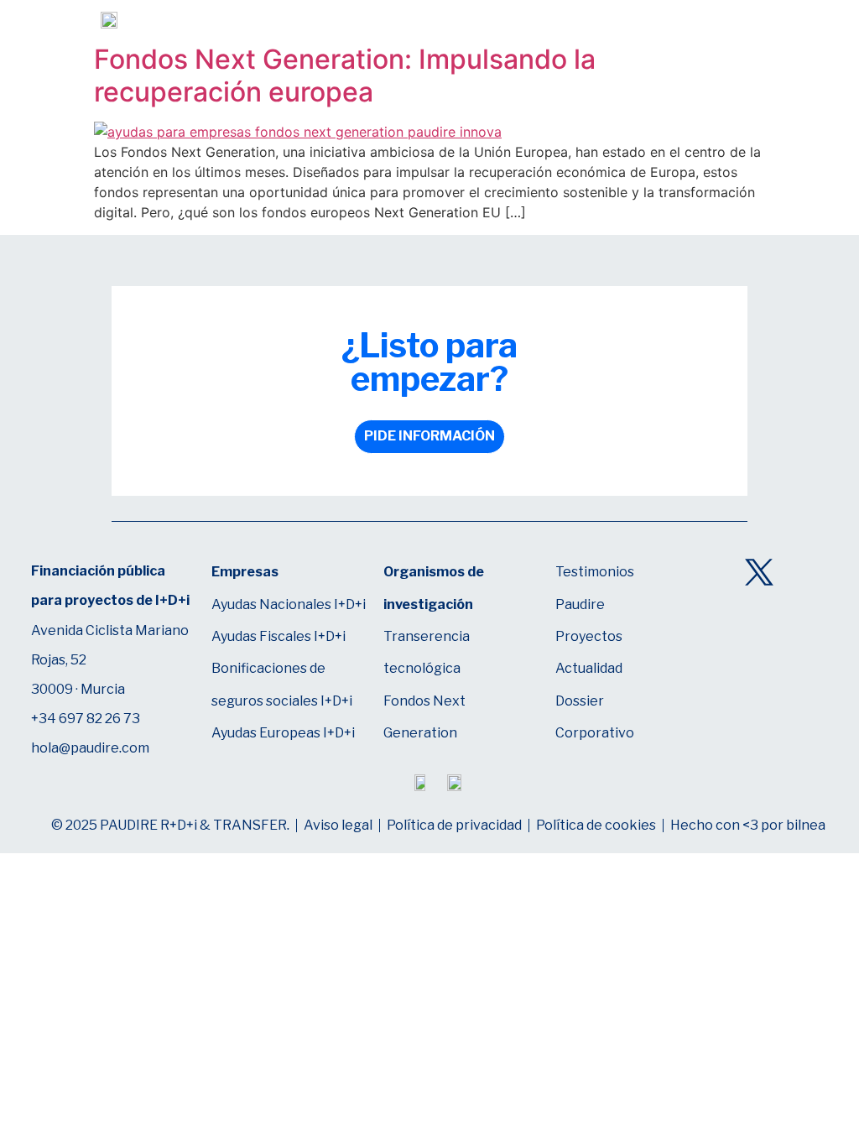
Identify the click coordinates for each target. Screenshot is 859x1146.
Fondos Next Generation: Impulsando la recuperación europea (345, 75)
